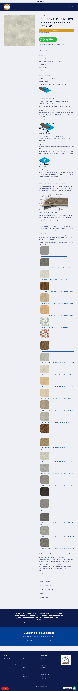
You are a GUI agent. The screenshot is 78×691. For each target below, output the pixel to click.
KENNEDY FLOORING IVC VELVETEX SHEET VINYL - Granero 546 (58, 350)
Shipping (40, 32)
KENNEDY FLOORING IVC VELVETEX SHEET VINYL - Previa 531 (57, 461)
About (23, 674)
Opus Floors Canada (44, 674)
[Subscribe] (49, 640)
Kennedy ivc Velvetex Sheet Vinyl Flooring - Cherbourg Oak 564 (57, 315)
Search (23, 678)
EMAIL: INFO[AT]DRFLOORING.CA (11, 660)
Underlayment (46, 559)
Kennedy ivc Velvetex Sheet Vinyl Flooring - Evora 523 (55, 327)
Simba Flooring (43, 665)
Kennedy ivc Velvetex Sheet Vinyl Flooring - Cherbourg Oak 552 (57, 303)
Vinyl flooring (50, 555)
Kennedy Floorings (44, 660)
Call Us (5, 688)
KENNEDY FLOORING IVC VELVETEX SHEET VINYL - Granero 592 (57, 362)
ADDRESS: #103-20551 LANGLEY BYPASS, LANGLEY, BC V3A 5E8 (11, 664)
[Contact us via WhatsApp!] (74, 688)
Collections (24, 669)
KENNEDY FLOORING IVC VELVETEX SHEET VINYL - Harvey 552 (57, 386)
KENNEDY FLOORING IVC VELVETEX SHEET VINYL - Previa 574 (57, 473)
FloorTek (42, 672)
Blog (23, 665)
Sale (23, 672)
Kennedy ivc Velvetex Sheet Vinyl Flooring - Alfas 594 (54, 256)
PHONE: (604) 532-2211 (9, 658)
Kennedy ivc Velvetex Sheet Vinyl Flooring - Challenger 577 (56, 267)
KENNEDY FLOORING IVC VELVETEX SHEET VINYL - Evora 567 (57, 339)
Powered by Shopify (43, 686)
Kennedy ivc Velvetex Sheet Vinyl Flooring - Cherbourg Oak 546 (57, 291)
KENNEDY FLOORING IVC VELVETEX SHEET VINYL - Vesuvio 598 (58, 548)
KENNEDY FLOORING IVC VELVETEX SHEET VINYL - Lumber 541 (58, 410)
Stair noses (52, 557)
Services (23, 663)
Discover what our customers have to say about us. (39, 623)
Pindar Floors (43, 676)
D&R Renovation (25, 676)
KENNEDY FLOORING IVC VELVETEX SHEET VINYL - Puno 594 (57, 485)
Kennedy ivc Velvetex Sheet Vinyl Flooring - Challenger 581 (56, 279)
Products (24, 660)
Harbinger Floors (43, 663)
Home (23, 658)
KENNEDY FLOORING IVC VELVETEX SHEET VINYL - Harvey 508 (57, 374)
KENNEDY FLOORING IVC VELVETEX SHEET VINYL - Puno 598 (57, 497)
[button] (19, 7)
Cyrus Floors (42, 669)
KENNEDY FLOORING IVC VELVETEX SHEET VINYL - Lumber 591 (57, 422)
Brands (23, 667)
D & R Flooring (36, 686)
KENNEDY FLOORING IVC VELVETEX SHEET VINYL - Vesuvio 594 (58, 536)
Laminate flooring (58, 555)
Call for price (56, 30)
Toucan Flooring (43, 667)
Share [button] (41, 602)
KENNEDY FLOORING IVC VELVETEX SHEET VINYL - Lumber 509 (57, 398)
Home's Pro (42, 658)
